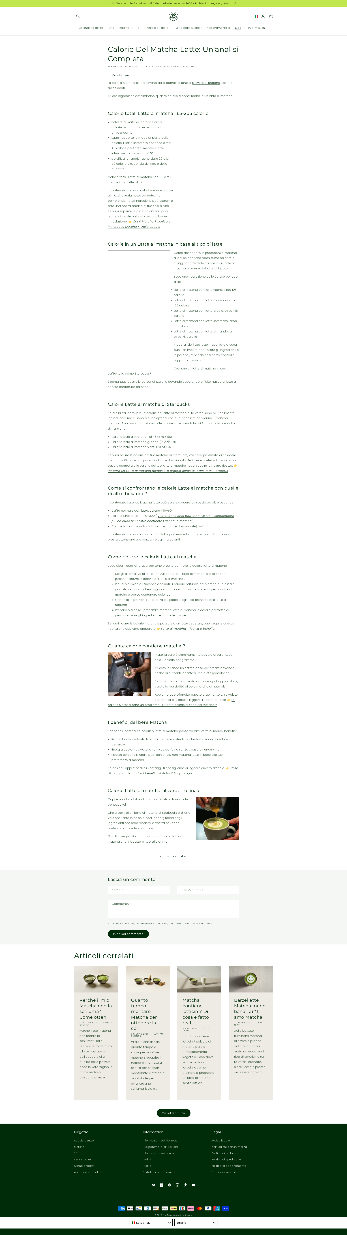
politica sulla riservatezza (229, 1147)
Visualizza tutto (173, 1113)
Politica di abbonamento (228, 1166)
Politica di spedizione (226, 1159)
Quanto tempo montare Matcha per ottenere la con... (144, 1014)
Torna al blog (176, 856)
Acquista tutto (84, 1140)
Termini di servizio (223, 1172)
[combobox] (151, 1222)
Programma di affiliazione (161, 1147)
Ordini (147, 1159)
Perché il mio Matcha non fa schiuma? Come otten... (96, 1009)
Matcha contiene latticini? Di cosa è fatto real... (196, 1011)
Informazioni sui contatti (160, 1153)
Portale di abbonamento (160, 1172)
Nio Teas (167, 1215)
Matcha (79, 1147)
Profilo (147, 1166)
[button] (78, 16)
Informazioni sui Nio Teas (160, 1140)
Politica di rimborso (225, 1153)
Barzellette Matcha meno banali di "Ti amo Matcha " (250, 1009)
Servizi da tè (82, 1159)
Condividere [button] (120, 75)
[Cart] (271, 16)
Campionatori (84, 1166)
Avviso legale (220, 1140)
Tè (75, 1153)
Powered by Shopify (182, 1215)
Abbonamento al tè (87, 1172)
